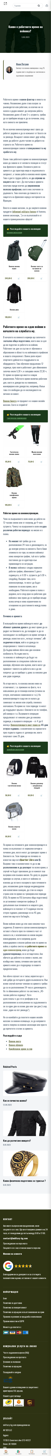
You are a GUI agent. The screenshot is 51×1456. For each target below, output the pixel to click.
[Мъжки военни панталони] (36, 436)
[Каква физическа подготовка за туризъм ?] (25, 1163)
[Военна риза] (14, 293)
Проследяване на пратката (14, 1357)
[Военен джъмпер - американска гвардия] (36, 767)
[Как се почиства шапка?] (25, 1083)
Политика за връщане (12, 1366)
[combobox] (24, 5)
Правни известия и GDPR (13, 1321)
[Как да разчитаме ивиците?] (25, 1123)
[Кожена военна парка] (14, 250)
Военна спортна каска (14, 828)
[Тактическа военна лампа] (14, 436)
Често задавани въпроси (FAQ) (16, 1352)
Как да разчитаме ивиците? (17, 1140)
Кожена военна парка (14, 267)
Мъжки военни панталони (37, 453)
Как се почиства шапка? (15, 1100)
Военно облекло (16, 1045)
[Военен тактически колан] (14, 767)
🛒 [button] (41, 278)
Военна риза (14, 310)
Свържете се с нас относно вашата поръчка (21, 1247)
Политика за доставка (12, 1302)
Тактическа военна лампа (14, 453)
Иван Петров (22, 64)
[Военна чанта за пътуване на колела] (36, 250)
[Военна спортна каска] (14, 810)
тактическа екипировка (16, 418)
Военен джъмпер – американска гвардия (37, 785)
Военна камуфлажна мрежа (14, 495)
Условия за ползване (12, 1361)
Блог (5, 1298)
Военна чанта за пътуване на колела (37, 268)
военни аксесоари (14, 232)
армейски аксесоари (15, 749)
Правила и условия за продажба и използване (22, 1316)
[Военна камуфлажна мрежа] (14, 477)
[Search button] (38, 5)
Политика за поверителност (15, 1307)
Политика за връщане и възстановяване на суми (23, 1312)
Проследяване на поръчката (15, 1243)
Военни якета (15, 1041)
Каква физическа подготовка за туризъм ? (24, 1180)
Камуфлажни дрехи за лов (20, 1049)
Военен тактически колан (14, 784)
